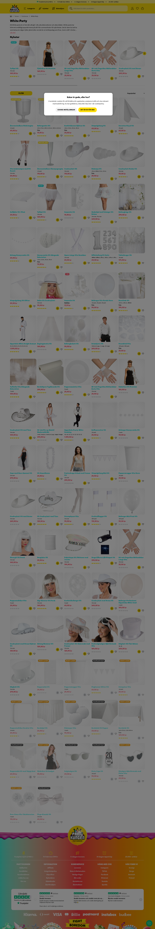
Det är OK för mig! (87, 110)
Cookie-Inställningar (66, 110)
